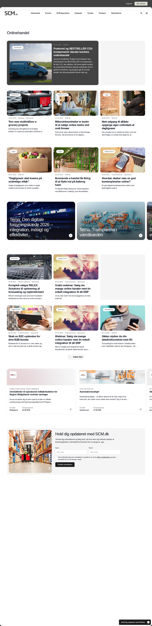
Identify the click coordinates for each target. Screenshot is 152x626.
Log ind (129, 3)
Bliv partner (141, 3)
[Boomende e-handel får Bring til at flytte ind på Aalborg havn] (76, 170)
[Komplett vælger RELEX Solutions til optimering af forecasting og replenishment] (29, 277)
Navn (57, 448)
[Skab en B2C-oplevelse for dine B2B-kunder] (29, 326)
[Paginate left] (8, 220)
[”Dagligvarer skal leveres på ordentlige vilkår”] (29, 168)
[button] (70, 235)
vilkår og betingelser (103, 457)
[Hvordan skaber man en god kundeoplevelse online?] (122, 168)
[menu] (147, 13)
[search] (141, 13)
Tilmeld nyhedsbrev (65, 464)
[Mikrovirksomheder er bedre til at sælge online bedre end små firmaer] (76, 113)
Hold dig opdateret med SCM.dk (133, 622)
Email (90, 448)
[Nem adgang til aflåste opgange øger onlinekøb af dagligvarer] (122, 113)
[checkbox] (56, 458)
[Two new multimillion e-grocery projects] (29, 112)
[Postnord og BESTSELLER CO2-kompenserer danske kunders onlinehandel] (52, 63)
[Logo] (11, 13)
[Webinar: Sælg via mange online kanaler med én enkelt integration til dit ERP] (76, 328)
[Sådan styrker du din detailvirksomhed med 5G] (122, 326)
